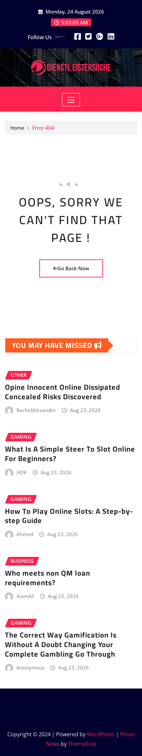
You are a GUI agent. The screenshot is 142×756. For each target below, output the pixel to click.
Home (17, 127)
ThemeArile (82, 743)
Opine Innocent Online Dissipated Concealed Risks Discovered (62, 392)
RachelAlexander (36, 410)
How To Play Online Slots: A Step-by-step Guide (69, 516)
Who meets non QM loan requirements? (47, 577)
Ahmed (25, 534)
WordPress (101, 734)
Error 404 (43, 127)
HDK (22, 472)
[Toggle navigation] (71, 99)
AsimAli (25, 596)
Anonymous (30, 667)
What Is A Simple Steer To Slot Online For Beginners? (70, 453)
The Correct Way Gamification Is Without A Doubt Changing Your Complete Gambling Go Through (61, 644)
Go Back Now (73, 268)
